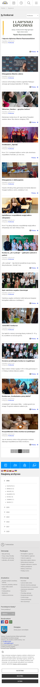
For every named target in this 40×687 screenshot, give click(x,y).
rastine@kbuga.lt (8, 643)
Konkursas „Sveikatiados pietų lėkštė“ (16, 396)
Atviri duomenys (25, 601)
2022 (7, 522)
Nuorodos (23, 580)
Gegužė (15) (10, 491)
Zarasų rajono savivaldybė (21, 630)
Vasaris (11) (10, 499)
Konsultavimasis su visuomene (29, 587)
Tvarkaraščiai (9, 544)
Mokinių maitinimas (26, 568)
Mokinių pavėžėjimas (26, 566)
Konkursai (11, 42)
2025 (7, 507)
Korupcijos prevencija (26, 595)
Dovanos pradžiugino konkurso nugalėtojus (18, 361)
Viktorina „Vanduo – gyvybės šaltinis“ (16, 109)
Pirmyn (27, 451)
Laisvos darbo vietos (26, 583)
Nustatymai (20, 670)
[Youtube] (6, 621)
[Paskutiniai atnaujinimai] (21, 3)
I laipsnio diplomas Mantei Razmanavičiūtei (18, 38)
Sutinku (20, 681)
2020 (7, 531)
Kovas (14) (10, 497)
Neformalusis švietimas (27, 562)
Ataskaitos (5, 593)
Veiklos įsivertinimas (7, 595)
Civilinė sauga (24, 597)
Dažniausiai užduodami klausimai (27, 590)
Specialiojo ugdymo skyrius (28, 560)
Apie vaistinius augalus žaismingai (15, 290)
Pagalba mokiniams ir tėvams (29, 564)
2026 (7, 480)
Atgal (12, 451)
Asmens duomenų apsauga (28, 585)
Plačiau (33, 51)
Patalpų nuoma (25, 571)
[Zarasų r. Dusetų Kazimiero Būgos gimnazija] (5, 2)
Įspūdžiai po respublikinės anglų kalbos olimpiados (17, 216)
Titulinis (3, 8)
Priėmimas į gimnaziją (8, 558)
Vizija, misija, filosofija (8, 556)
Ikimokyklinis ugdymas (27, 554)
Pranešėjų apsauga (26, 593)
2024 (7, 512)
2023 (7, 517)
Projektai (4, 589)
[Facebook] (2, 621)
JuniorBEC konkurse (10, 326)
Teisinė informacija (26, 599)
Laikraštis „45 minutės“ (8, 560)
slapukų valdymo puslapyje (20, 664)
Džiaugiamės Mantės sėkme (12, 74)
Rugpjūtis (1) (11, 486)
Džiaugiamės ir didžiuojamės (12, 180)
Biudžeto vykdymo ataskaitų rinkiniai (9, 581)
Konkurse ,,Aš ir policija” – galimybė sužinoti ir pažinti (19, 254)
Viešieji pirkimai (6, 591)
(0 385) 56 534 (7, 641)
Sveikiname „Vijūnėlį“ (10, 145)
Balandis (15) (11, 494)
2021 (7, 526)
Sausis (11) (10, 502)
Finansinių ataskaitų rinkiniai (9, 584)
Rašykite (4, 613)
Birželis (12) (10, 488)
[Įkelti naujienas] (13, 3)
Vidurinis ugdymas (26, 558)
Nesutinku (20, 676)
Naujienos (11, 8)
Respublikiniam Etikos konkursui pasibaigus (18, 432)
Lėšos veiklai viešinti (7, 586)
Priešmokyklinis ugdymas (28, 556)
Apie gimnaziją (6, 554)
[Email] (10, 621)
